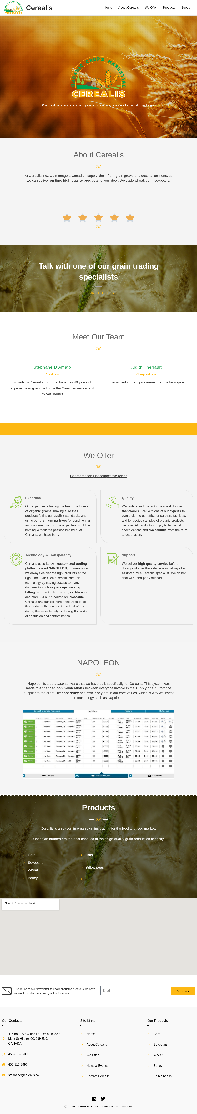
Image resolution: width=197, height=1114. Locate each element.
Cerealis (39, 8)
